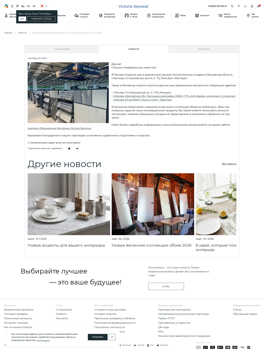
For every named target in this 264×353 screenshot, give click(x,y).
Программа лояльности (109, 327)
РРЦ (160, 331)
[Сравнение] (245, 6)
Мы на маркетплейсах (18, 327)
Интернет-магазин (16, 322)
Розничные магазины (18, 318)
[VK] (77, 148)
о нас (166, 286)
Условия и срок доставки (110, 309)
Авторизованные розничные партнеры (183, 313)
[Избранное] (239, 6)
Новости (61, 313)
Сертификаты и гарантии (174, 322)
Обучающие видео (245, 313)
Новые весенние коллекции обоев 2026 (151, 245)
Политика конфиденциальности (115, 322)
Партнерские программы (174, 309)
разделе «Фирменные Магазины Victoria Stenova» (59, 128)
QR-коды (163, 327)
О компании (62, 49)
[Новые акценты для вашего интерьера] (69, 204)
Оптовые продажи (16, 313)
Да (22, 18)
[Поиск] (232, 6)
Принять (97, 337)
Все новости (229, 163)
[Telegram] (69, 148)
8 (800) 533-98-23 (217, 6)
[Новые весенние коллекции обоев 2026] (153, 204)
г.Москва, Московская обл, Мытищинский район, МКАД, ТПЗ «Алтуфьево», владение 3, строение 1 (174, 96)
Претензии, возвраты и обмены (114, 318)
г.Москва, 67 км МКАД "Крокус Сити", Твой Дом (142, 99)
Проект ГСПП (166, 318)
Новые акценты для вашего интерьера (66, 245)
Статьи (237, 309)
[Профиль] (252, 6)
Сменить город (41, 18)
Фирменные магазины (18, 309)
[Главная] (134, 6)
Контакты (204, 49)
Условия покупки (105, 313)
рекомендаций (43, 340)
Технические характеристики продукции (184, 335)
